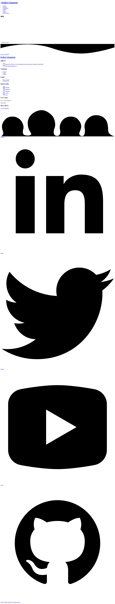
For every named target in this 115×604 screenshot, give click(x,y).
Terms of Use (6, 81)
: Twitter (7, 93)
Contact (4, 12)
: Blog (6, 94)
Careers (4, 74)
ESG (4, 10)
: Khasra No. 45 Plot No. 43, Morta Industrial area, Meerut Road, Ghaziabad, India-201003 (24, 64)
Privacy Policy (6, 13)
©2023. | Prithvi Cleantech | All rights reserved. (10, 602)
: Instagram (7, 89)
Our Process (5, 8)
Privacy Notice (6, 79)
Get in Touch (3, 102)
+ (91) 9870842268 (5, 108)
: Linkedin (7, 87)
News (4, 73)
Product (4, 9)
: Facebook (7, 91)
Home (4, 5)
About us (5, 7)
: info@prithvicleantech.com (11, 66)
